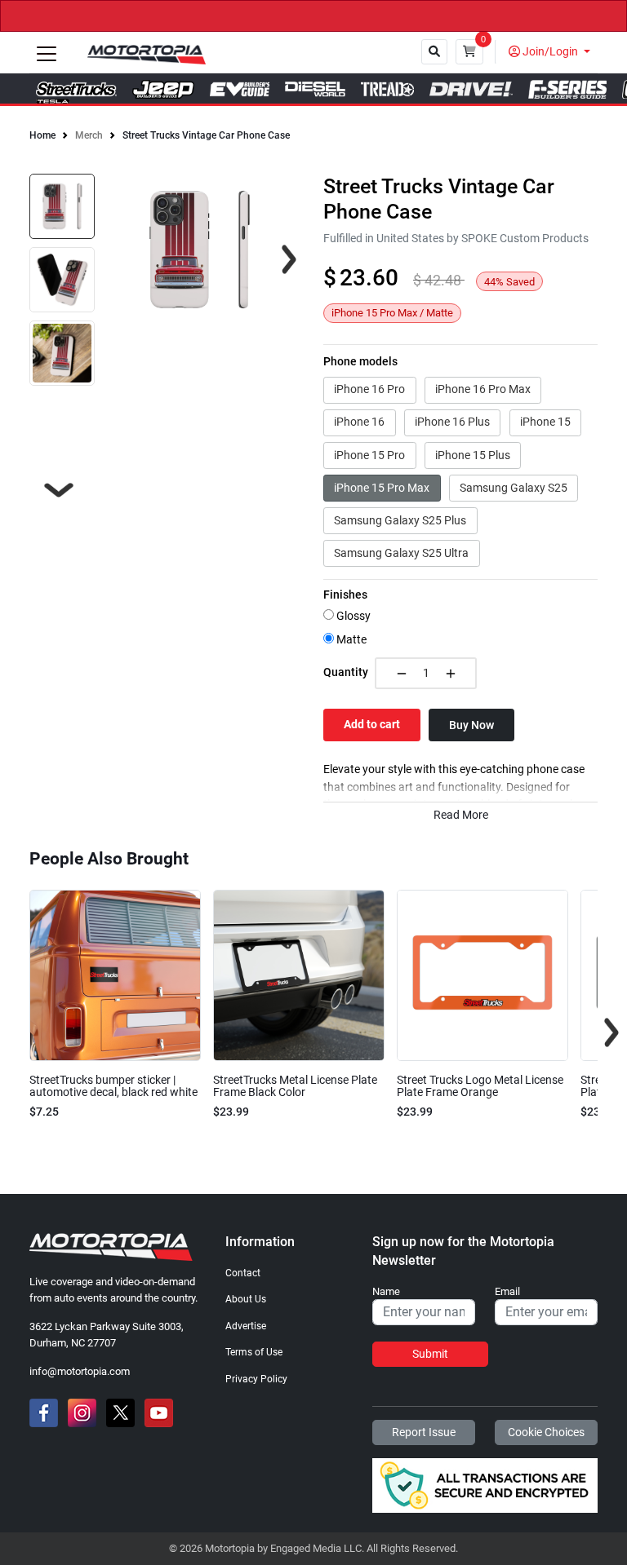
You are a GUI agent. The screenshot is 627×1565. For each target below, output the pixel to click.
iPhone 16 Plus (452, 421)
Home (42, 135)
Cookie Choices (546, 1432)
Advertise (245, 1326)
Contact (242, 1273)
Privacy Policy (256, 1379)
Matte (350, 640)
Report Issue (424, 1432)
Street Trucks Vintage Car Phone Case (206, 135)
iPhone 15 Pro (369, 455)
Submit (430, 1353)
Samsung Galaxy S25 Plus (400, 520)
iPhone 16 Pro (369, 389)
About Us (245, 1299)
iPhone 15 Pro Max (381, 487)
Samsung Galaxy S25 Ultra (401, 552)
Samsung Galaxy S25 (513, 487)
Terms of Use (253, 1352)
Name (386, 1292)
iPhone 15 (545, 421)
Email (507, 1292)
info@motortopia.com (79, 1371)
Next (59, 490)
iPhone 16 (359, 421)
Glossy (352, 616)
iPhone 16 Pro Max (483, 389)
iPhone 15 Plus (472, 455)
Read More (461, 815)
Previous (15, 1032)
